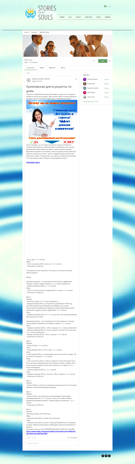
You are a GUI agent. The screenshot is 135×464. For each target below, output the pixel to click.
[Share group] (109, 61)
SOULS (45, 17)
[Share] (76, 79)
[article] (51, 262)
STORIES (48, 7)
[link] (30, 68)
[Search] (94, 61)
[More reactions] (33, 438)
